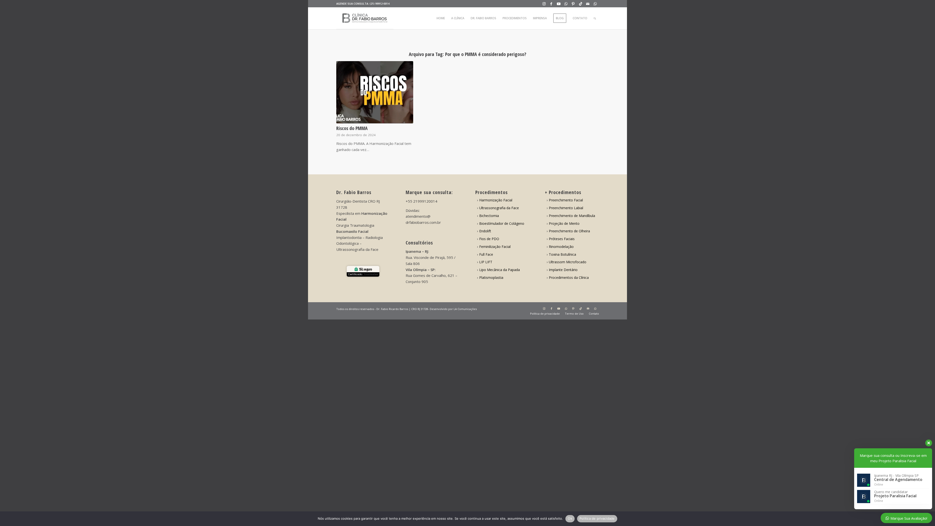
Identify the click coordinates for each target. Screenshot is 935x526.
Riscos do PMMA (352, 128)
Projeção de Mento (564, 223)
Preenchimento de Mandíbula (572, 215)
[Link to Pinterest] (573, 3)
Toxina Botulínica (562, 254)
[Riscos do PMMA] (374, 92)
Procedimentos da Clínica (569, 277)
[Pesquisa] (594, 18)
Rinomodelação (561, 246)
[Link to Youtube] (558, 3)
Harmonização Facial (495, 200)
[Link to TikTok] (580, 3)
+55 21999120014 (421, 201)
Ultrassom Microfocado (567, 262)
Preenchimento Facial (566, 200)
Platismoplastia (491, 277)
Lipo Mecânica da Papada (499, 269)
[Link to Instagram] (544, 3)
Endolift (485, 231)
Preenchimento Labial (566, 208)
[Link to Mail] (587, 3)
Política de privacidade (597, 518)
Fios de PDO (489, 238)
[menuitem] (440, 18)
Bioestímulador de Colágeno (501, 223)
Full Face (486, 254)
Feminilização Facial (495, 246)
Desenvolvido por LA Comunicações (453, 309)
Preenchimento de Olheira (569, 231)
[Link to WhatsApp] (566, 3)
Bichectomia (489, 215)
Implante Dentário (563, 269)
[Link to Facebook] (551, 3)
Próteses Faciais (562, 238)
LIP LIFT (485, 262)
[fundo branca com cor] (364, 18)
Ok (570, 518)
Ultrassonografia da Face (499, 208)
